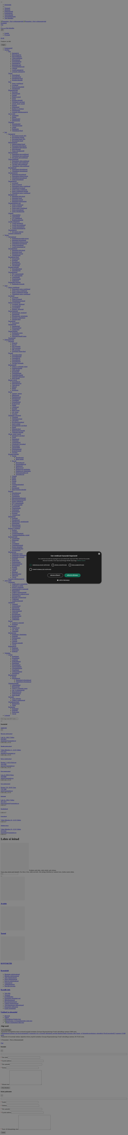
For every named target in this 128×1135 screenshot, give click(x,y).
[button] (64, 580)
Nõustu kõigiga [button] (72, 575)
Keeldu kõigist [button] (55, 575)
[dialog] (64, 567)
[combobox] (99, 554)
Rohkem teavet (81, 560)
